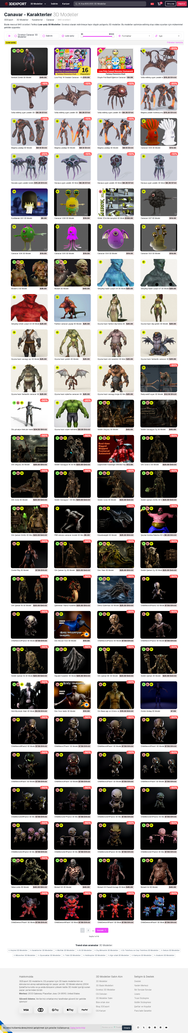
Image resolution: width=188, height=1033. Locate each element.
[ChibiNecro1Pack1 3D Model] (158, 765)
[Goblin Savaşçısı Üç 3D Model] (158, 413)
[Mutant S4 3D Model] (158, 871)
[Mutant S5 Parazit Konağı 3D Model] (115, 871)
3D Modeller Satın (104, 998)
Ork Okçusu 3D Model (20, 464)
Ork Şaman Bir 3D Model (108, 676)
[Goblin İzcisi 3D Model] (115, 484)
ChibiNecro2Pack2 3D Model (109, 641)
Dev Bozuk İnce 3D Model (65, 641)
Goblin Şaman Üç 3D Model (152, 570)
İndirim (49, 36)
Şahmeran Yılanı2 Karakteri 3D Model (69, 605)
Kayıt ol (182, 4)
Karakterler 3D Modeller (42, 950)
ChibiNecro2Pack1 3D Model (109, 781)
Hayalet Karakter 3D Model (65, 676)
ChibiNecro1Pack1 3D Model (152, 781)
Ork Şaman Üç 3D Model (64, 570)
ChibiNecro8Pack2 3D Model (23, 746)
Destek (137, 981)
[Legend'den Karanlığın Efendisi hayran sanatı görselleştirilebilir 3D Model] (115, 449)
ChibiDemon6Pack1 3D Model (66, 922)
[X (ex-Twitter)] (143, 1027)
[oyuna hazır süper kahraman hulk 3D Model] (72, 413)
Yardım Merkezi (141, 985)
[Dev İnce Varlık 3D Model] (72, 695)
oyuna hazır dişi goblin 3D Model (154, 324)
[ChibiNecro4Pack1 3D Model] (29, 765)
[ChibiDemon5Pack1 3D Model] (115, 906)
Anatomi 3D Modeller (165, 955)
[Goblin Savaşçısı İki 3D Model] (72, 449)
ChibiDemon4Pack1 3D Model (153, 922)
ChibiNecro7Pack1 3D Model (66, 746)
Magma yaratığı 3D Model (21, 148)
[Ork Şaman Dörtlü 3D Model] (29, 519)
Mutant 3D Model (61, 288)
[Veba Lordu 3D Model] (29, 871)
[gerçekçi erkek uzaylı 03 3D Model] (29, 308)
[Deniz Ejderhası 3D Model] (115, 589)
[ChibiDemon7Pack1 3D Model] (29, 906)
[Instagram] (138, 1027)
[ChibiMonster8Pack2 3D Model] (29, 801)
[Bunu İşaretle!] (44, 72)
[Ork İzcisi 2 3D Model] (158, 449)
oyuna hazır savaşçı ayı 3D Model (25, 359)
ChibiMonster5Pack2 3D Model (154, 817)
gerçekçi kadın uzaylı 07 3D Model (155, 288)
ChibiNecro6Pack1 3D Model (109, 746)
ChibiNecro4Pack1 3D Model (23, 781)
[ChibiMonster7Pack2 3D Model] (72, 801)
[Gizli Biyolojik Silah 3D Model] (29, 695)
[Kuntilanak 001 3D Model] (29, 202)
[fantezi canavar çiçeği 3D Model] (72, 308)
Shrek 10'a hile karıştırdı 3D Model (111, 218)
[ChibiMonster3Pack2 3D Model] (72, 836)
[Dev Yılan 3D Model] (115, 554)
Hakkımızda (26, 976)
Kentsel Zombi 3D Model (21, 77)
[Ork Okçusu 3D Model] (29, 449)
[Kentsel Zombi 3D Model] (29, 61)
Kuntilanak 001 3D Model (21, 218)
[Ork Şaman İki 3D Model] (29, 589)
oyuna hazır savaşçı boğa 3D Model (113, 394)
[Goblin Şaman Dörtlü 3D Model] (158, 484)
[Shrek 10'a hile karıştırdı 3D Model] (115, 202)
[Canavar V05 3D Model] (72, 237)
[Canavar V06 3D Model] (29, 237)
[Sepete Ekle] (38, 72)
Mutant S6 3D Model (62, 887)
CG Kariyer (101, 1010)
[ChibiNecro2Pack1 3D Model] (115, 765)
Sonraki (100, 930)
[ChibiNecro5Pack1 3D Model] (158, 730)
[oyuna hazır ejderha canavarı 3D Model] (72, 378)
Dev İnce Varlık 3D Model (64, 711)
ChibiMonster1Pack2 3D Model (153, 852)
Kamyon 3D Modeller (142, 955)
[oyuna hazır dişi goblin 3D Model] (158, 308)
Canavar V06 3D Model (21, 253)
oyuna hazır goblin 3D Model (66, 359)
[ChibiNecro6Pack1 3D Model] (115, 730)
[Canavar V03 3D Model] (158, 237)
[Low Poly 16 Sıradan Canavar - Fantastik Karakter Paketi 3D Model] (72, 61)
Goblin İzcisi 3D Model (107, 500)
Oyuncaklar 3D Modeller (50, 955)
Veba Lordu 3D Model (20, 887)
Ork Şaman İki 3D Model (21, 605)
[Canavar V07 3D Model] (158, 202)
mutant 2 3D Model (19, 288)
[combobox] (136, 36)
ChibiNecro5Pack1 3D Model (152, 746)
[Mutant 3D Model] (72, 273)
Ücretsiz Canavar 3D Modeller (28, 36)
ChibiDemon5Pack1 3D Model (110, 922)
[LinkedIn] (160, 1027)
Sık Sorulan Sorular (143, 989)
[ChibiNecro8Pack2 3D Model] (29, 730)
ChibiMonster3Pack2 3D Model (67, 852)
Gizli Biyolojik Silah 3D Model (23, 711)
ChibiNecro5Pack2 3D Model (153, 605)
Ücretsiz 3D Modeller (105, 989)
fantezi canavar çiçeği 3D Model (67, 324)
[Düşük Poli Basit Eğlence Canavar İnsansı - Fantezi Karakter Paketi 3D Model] (115, 61)
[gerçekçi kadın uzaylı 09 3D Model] (115, 273)
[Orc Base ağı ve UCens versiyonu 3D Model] (115, 695)
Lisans (137, 994)
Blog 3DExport (102, 1006)
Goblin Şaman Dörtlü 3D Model (153, 500)
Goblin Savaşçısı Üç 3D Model (153, 429)
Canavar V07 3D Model (150, 218)
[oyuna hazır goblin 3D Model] (72, 343)
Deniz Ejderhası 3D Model (108, 605)
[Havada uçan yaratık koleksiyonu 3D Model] (29, 167)
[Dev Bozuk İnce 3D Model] (72, 625)
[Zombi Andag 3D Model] (158, 695)
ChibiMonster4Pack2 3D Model (24, 852)
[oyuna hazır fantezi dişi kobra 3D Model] (115, 308)
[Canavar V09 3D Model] (158, 132)
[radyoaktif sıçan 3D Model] (158, 378)
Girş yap (170, 4)
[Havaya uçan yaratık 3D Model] (72, 167)
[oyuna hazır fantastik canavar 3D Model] (158, 343)
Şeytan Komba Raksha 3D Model (154, 535)
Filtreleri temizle (175, 42)
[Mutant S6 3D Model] (72, 871)
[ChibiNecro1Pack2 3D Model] (158, 625)
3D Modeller (101, 981)
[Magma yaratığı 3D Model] (29, 132)
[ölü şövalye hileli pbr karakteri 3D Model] (29, 413)
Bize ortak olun (102, 1002)
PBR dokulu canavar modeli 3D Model (70, 535)
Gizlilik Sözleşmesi (142, 1002)
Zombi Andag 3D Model (150, 711)
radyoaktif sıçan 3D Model (152, 394)
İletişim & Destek (144, 976)
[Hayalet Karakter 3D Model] (72, 660)
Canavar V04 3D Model (107, 253)
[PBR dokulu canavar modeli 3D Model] (72, 519)
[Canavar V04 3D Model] (115, 237)
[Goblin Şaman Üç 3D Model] (158, 554)
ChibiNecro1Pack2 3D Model (152, 641)
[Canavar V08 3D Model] (72, 202)
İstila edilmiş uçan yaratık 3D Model (25, 112)
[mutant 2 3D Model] (29, 273)
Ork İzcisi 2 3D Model (150, 464)
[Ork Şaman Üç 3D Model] (72, 554)
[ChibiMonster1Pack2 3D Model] (158, 836)
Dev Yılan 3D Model (106, 570)
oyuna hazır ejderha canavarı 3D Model (70, 394)
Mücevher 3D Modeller (25, 955)
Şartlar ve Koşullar (142, 1006)
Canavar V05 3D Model (64, 253)
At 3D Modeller (85, 950)
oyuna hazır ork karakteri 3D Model (112, 359)
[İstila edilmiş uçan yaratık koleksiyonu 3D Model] (158, 61)
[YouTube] (166, 1027)
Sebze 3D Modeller (171, 950)
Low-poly (69, 36)
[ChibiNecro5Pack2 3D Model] (158, 589)
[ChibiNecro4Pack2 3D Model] (29, 625)
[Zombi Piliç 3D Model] (29, 554)
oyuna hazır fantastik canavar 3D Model (157, 359)
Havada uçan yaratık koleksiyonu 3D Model (29, 183)
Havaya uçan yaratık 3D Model (67, 183)
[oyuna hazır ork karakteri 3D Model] (115, 343)
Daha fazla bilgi (77, 1027)
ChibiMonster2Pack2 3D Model (110, 852)
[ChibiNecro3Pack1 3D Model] (72, 765)
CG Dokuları (101, 994)
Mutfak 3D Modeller (66, 950)
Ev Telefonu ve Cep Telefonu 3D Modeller (140, 950)
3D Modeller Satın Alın (109, 976)
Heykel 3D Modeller (19, 950)
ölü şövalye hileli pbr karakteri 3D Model (27, 429)
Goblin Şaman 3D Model (151, 676)
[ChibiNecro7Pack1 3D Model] (72, 730)
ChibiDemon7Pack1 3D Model (23, 922)
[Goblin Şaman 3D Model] (158, 660)
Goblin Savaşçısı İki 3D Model (66, 464)
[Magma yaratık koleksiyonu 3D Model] (158, 97)
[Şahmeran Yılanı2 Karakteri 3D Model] (72, 589)
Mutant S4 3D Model (149, 887)
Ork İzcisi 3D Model (19, 500)
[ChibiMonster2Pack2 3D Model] (115, 836)
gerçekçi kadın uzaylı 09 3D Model (112, 288)
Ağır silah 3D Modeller (119, 955)
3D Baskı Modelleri (104, 985)
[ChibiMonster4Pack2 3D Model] (29, 836)
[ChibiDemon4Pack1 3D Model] (158, 906)
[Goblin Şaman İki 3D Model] (29, 660)
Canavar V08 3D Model (64, 218)
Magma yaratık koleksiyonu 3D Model (156, 112)
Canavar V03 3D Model (150, 253)
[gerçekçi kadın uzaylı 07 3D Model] (158, 273)
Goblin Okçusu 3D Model (108, 429)
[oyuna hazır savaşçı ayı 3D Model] (29, 343)
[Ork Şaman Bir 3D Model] (115, 660)
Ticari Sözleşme (141, 998)
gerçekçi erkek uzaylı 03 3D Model (25, 324)
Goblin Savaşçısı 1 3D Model (66, 500)
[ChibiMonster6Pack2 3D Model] (115, 801)
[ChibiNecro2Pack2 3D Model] (115, 625)
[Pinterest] (149, 1027)
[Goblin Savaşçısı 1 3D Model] (72, 484)
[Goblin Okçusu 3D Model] (115, 413)
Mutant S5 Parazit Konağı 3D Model (112, 887)
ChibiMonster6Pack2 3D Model (110, 817)
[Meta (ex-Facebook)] (155, 1027)
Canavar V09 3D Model (150, 148)
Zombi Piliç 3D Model (20, 570)
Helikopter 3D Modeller (95, 955)
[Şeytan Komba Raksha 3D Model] (158, 519)
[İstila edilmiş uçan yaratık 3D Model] (29, 97)
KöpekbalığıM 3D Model (107, 535)
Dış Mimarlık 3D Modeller (107, 950)
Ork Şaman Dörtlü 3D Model (22, 535)
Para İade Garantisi (142, 1010)
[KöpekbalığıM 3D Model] (115, 519)
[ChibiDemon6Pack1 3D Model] (72, 906)
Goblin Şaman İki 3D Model (22, 676)
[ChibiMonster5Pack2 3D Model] (158, 801)
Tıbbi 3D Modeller (73, 955)
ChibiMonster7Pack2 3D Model (67, 817)
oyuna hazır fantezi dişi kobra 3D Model (114, 324)
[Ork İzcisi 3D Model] (29, 484)
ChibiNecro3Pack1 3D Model (66, 781)
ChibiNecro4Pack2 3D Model (23, 641)
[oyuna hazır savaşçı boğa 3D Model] (115, 378)
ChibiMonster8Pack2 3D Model (24, 817)
